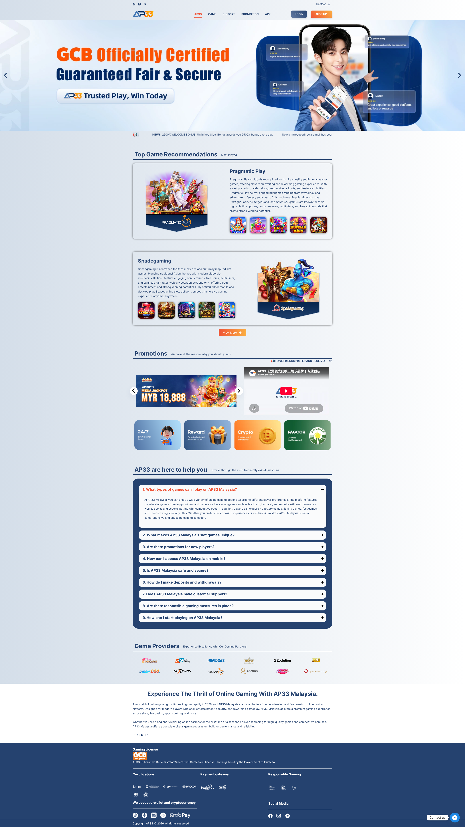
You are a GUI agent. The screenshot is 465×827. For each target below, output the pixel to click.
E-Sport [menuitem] (229, 14)
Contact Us (323, 3)
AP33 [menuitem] (198, 14)
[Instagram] (139, 4)
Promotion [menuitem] (250, 14)
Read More (141, 735)
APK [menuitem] (268, 14)
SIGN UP (321, 14)
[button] (5, 75)
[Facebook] (134, 4)
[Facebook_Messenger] (455, 817)
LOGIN (299, 14)
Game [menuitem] (212, 14)
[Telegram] (144, 4)
